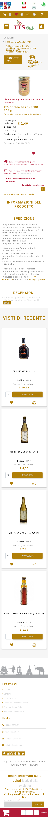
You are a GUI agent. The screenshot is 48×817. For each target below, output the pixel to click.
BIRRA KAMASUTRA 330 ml (24, 533)
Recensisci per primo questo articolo (19, 194)
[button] (24, 86)
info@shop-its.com (13, 738)
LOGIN (7, 303)
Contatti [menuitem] (7, 694)
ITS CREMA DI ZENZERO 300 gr (18, 42)
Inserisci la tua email (12, 800)
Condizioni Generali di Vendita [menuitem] (16, 703)
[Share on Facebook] (43, 189)
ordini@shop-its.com (37, 279)
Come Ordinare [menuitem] (10, 698)
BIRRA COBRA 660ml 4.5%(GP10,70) (24, 613)
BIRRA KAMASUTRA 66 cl (24, 452)
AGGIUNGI (44, 812)
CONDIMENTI (9, 38)
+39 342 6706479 (23, 174)
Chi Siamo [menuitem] (8, 689)
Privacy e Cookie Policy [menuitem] (13, 707)
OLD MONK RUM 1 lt (24, 371)
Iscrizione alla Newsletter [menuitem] (14, 712)
